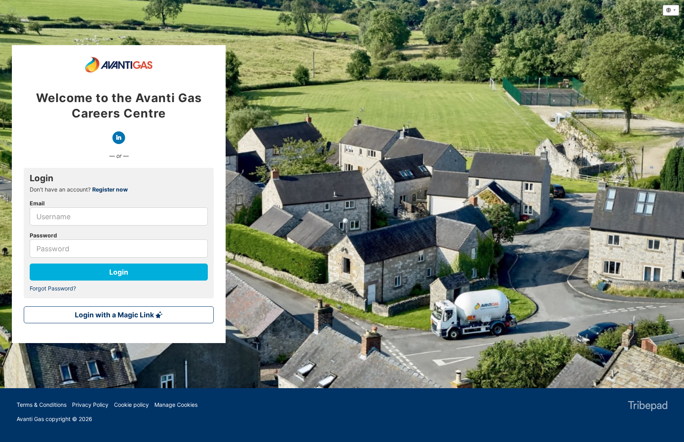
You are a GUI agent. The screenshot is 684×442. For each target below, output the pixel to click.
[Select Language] (671, 10)
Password (43, 235)
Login (118, 272)
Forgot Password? (53, 288)
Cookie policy (131, 404)
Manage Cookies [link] (176, 404)
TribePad (647, 407)
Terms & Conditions (41, 404)
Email (37, 203)
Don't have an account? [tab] (79, 189)
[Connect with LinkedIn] (118, 137)
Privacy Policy (90, 404)
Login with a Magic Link (115, 315)
